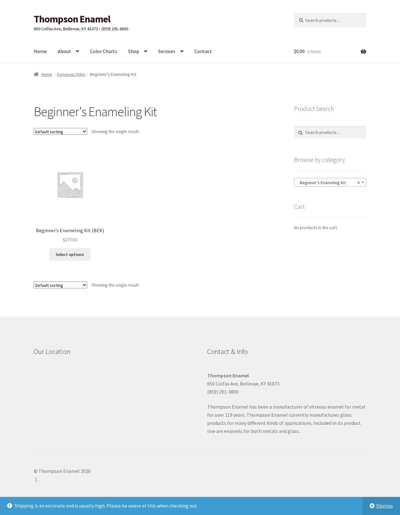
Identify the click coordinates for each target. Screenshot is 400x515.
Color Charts (103, 51)
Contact (203, 51)
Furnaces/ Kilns (71, 74)
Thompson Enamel (72, 19)
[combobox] (330, 182)
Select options (70, 254)
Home (40, 51)
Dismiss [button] (384, 506)
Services (166, 51)
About (64, 51)
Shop (133, 51)
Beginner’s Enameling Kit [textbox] (328, 182)
